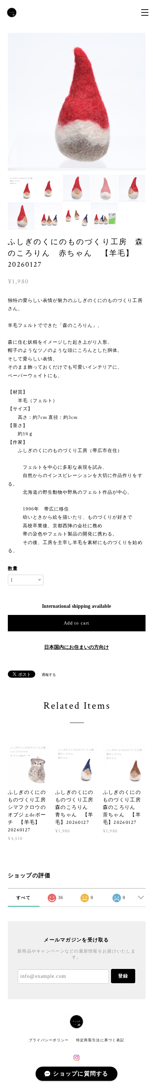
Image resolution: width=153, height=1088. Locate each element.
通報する (49, 675)
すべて (23, 897)
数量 (13, 568)
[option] (77, 102)
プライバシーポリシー (49, 1040)
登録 (123, 976)
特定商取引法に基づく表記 (100, 1040)
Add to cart (76, 623)
